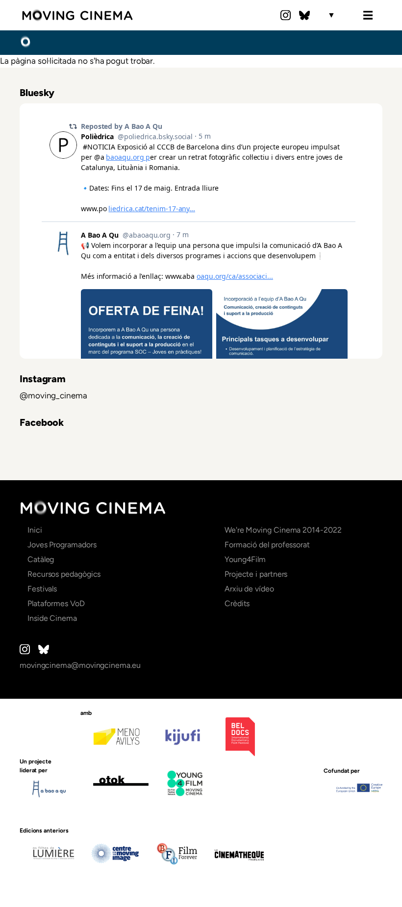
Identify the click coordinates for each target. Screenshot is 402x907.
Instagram (285, 15)
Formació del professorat (267, 544)
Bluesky (304, 15)
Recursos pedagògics (63, 574)
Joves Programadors (61, 544)
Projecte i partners (256, 574)
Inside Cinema (52, 618)
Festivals (42, 588)
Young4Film (245, 559)
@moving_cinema (53, 395)
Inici (25, 42)
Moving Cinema (77, 15)
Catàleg (40, 559)
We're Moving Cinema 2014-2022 (283, 530)
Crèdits (237, 603)
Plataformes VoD (56, 603)
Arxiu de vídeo (249, 588)
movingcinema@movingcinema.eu (80, 665)
